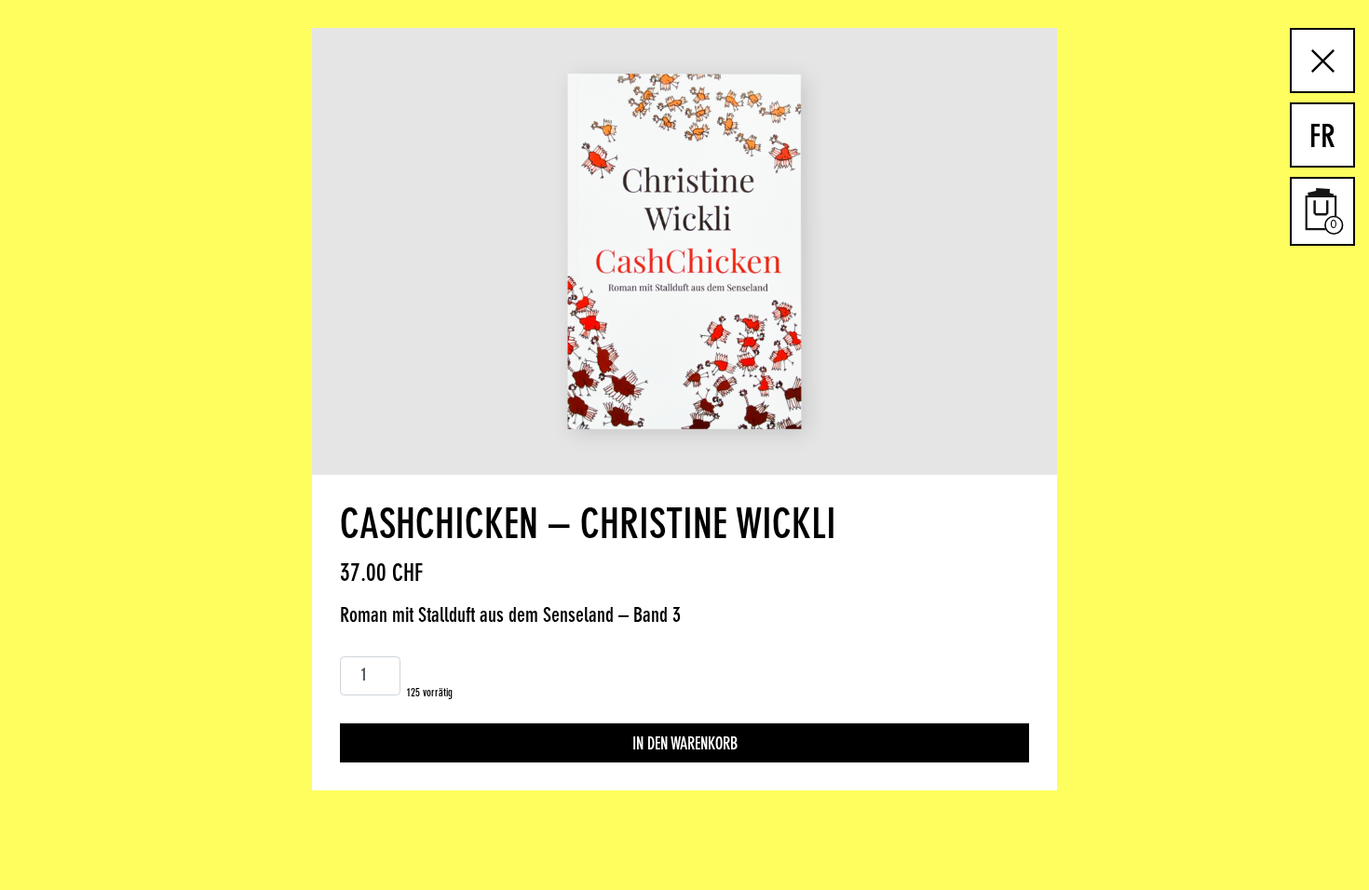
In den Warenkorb (685, 744)
